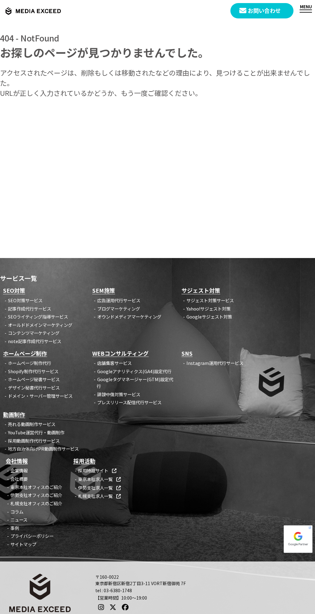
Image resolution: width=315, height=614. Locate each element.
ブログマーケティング (118, 308)
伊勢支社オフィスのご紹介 (36, 495)
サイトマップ (23, 544)
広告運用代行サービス (118, 300)
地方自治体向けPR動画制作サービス (43, 448)
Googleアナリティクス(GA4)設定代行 (134, 371)
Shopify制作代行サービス (33, 371)
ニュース (18, 519)
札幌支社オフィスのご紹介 (36, 503)
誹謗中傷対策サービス (118, 394)
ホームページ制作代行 (29, 363)
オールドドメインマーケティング (40, 325)
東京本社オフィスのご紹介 (36, 487)
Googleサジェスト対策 (209, 316)
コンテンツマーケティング (33, 333)
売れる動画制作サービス (31, 424)
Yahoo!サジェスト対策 (208, 308)
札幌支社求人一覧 (99, 496)
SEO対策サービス (25, 300)
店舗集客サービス (114, 363)
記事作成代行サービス (29, 308)
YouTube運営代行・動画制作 (36, 432)
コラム (16, 511)
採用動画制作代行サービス (34, 440)
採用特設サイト (97, 470)
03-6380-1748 (118, 590)
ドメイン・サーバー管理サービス (40, 396)
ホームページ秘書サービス (34, 379)
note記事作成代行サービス (34, 341)
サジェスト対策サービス (210, 300)
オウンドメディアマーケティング (129, 316)
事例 (14, 528)
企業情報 (19, 470)
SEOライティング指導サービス (38, 316)
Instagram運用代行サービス (214, 363)
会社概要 (19, 478)
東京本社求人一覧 (99, 479)
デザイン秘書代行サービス (34, 387)
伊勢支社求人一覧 (99, 487)
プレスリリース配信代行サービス (129, 402)
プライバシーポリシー (32, 536)
